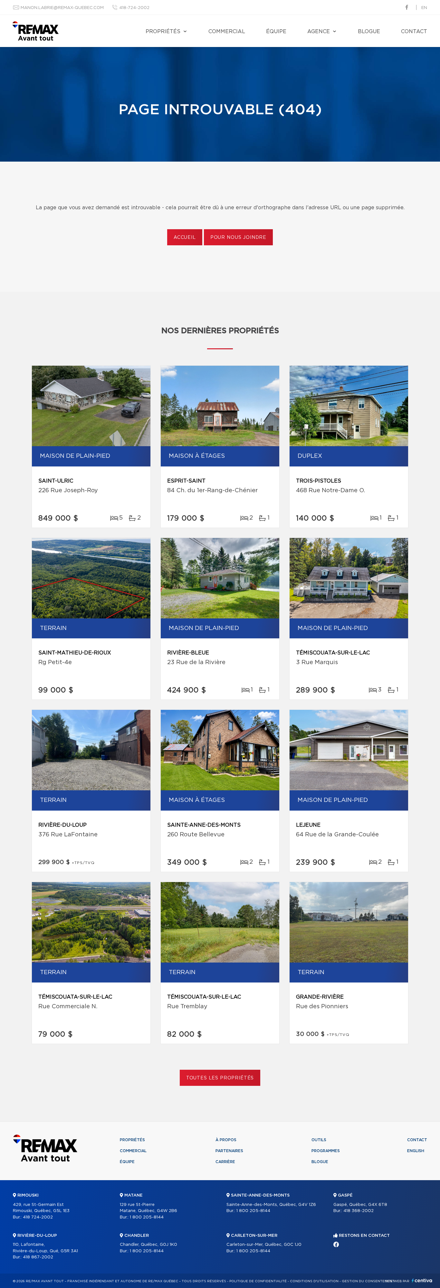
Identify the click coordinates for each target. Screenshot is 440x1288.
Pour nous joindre (238, 237)
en (424, 8)
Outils (318, 1140)
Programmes (325, 1151)
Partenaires (229, 1151)
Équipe (276, 31)
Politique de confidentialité (258, 1281)
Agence (318, 31)
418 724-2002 (38, 1217)
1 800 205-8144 (147, 1217)
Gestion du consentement (368, 1281)
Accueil (185, 237)
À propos (225, 1140)
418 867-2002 (38, 1257)
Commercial (226, 31)
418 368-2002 (358, 1211)
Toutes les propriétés (220, 1078)
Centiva (422, 1280)
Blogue (369, 31)
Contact (414, 31)
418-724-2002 (134, 8)
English (415, 1151)
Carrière (225, 1162)
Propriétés (163, 31)
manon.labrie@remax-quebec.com (62, 8)
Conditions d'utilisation (314, 1281)
